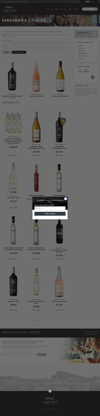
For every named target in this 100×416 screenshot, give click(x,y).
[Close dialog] (65, 198)
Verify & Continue (50, 213)
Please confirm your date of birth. (44, 205)
